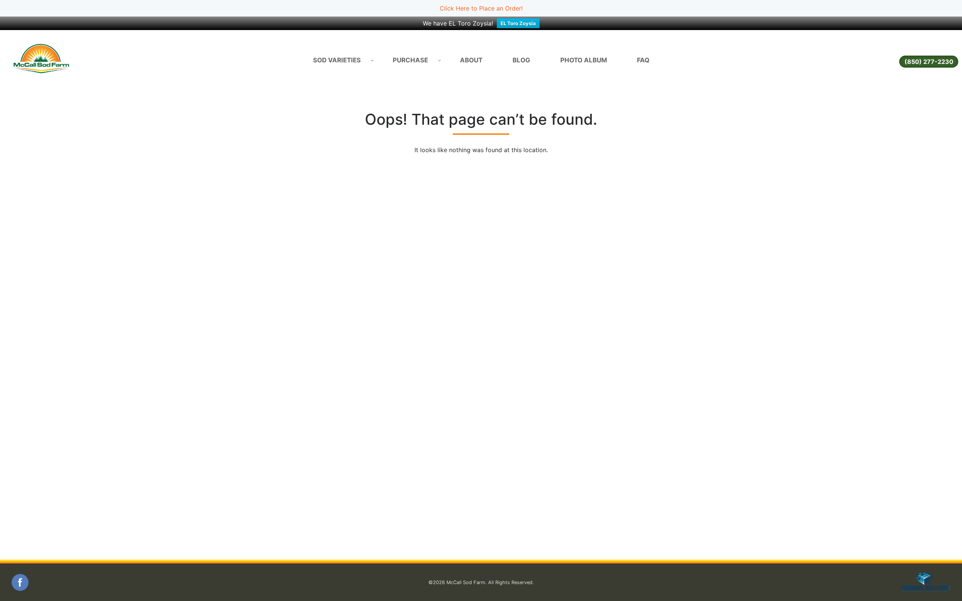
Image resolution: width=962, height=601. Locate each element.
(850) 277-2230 (929, 61)
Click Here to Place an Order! (481, 8)
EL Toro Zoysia (518, 23)
